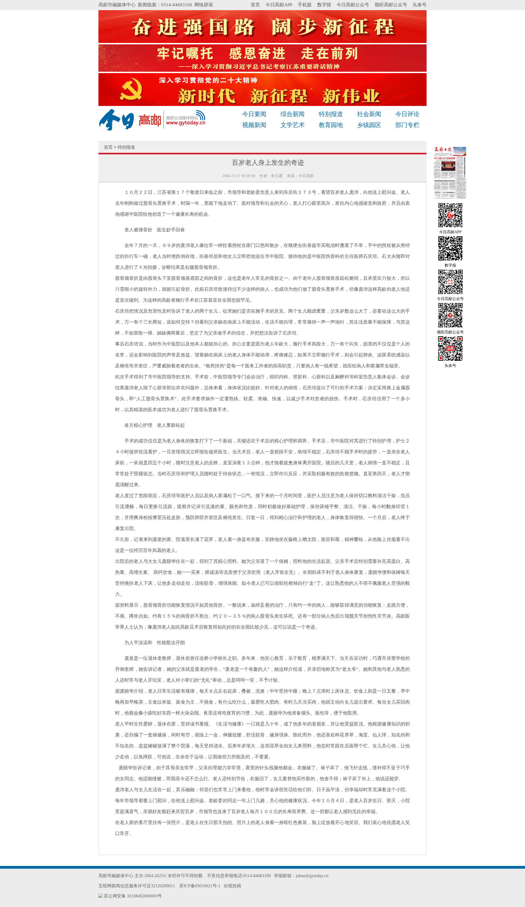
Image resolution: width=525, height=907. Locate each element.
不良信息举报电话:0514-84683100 (239, 875)
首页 (255, 4)
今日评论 (407, 114)
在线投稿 (232, 885)
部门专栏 (407, 125)
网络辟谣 (203, 4)
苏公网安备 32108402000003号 (132, 896)
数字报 (324, 4)
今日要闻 (254, 114)
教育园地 (331, 125)
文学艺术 (293, 125)
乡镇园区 (369, 125)
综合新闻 (293, 114)
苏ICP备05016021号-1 (199, 885)
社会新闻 (369, 114)
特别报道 (331, 114)
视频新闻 (254, 125)
